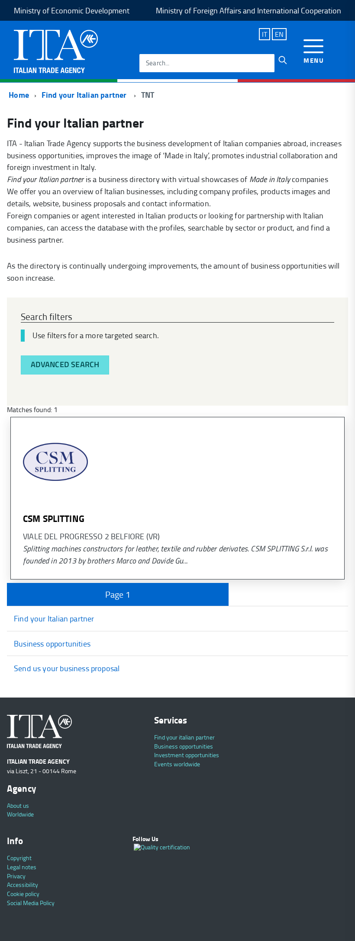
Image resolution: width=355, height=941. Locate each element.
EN (279, 34)
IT (264, 34)
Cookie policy (23, 894)
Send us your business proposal (66, 668)
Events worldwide (177, 764)
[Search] (283, 60)
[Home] (56, 50)
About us (18, 805)
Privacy (16, 876)
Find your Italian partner (85, 94)
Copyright (19, 858)
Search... (158, 63)
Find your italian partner (184, 737)
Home (18, 94)
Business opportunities (52, 643)
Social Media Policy (31, 903)
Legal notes (21, 867)
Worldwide (20, 814)
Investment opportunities (186, 755)
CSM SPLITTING (53, 518)
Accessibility (22, 884)
